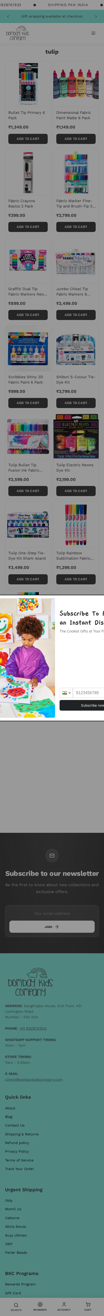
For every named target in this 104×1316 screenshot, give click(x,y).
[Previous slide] (8, 16)
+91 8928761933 (33, 1028)
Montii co (13, 1209)
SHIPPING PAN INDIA (68, 5)
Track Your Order (19, 1169)
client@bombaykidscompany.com (34, 1079)
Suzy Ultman (16, 1235)
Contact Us (14, 1125)
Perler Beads (16, 1252)
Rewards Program (20, 1284)
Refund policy (17, 1143)
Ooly (8, 1200)
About (10, 1108)
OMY (9, 1244)
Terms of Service (19, 1160)
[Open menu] (93, 33)
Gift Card (13, 1293)
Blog (8, 1117)
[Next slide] (96, 16)
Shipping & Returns (22, 1134)
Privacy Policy (17, 1151)
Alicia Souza (15, 1226)
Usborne (12, 1218)
